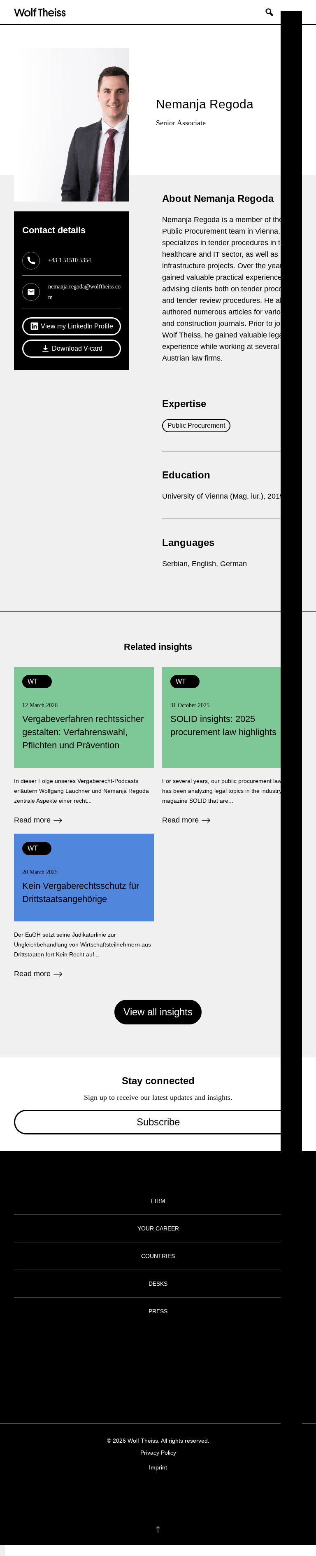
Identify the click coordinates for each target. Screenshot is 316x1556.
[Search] (272, 12)
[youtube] (182, 1492)
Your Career (158, 1228)
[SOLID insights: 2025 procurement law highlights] (232, 746)
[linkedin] (166, 1492)
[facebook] (134, 1492)
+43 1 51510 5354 (69, 260)
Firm (158, 1200)
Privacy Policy (158, 1452)
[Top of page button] (158, 1529)
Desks (158, 1283)
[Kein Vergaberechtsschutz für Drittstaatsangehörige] (84, 906)
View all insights (158, 1011)
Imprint (158, 1467)
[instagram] (150, 1492)
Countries (158, 1256)
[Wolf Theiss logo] (40, 12)
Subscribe (158, 1121)
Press (158, 1311)
